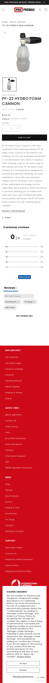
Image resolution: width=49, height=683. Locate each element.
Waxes (8, 398)
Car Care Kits (11, 357)
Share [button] (8, 217)
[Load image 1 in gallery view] (9, 84)
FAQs (7, 432)
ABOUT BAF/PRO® (13, 415)
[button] (3, 10)
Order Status (11, 426)
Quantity (5, 123)
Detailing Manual (13, 380)
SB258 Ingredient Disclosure (18, 467)
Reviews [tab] (10, 288)
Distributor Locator (14, 531)
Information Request (15, 456)
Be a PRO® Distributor (15, 438)
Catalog (9, 450)
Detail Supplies (18, 22)
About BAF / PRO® (13, 547)
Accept (23, 663)
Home (5, 22)
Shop (7, 484)
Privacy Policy (24, 656)
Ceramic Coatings (14, 369)
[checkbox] (10, 307)
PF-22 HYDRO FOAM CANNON (18, 25)
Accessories (11, 513)
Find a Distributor (13, 444)
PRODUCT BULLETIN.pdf (13, 211)
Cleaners (9, 375)
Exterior (9, 502)
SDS (7, 462)
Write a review (24, 277)
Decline (23, 670)
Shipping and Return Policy (18, 571)
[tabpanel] (24, 319)
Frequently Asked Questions (19, 559)
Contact (9, 525)
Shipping (5, 119)
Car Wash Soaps (13, 363)
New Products (12, 496)
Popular (9, 490)
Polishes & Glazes (13, 392)
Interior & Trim (12, 507)
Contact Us (10, 420)
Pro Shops (10, 519)
